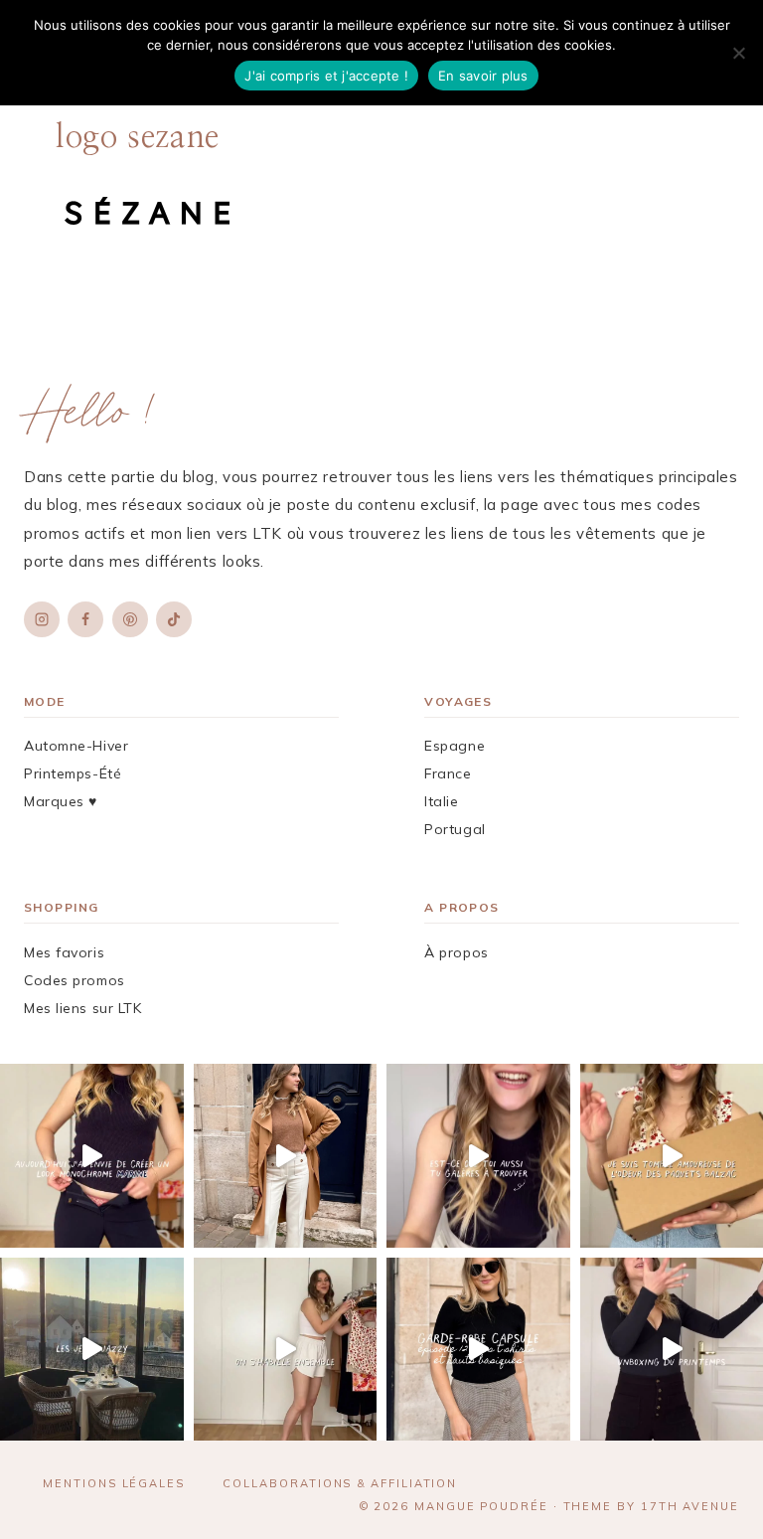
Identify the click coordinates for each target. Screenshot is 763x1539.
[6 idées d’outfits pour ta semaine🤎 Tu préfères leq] (286, 1156)
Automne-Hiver (76, 746)
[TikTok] (174, 619)
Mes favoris (64, 952)
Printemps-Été (72, 773)
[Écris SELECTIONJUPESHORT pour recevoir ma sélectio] (478, 1156)
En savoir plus (483, 76)
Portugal (454, 829)
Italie (441, 801)
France (447, 773)
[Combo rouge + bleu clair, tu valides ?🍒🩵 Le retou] (286, 1350)
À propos (456, 952)
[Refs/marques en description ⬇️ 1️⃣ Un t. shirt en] (478, 1350)
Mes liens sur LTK (83, 1008)
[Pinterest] (130, 619)
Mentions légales (114, 1483)
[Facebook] (85, 619)
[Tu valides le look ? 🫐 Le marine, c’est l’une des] (92, 1156)
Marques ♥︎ (60, 801)
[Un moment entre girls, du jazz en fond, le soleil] (92, 1350)
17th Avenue (690, 1506)
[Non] (738, 53)
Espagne (454, 746)
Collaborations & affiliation (340, 1483)
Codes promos (74, 980)
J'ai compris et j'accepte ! (326, 76)
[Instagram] (42, 619)
